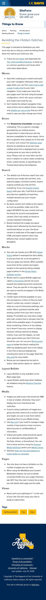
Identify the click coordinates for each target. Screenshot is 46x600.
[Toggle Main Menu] (3, 3)
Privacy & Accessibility (22, 561)
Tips (23, 512)
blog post (11, 357)
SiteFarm (25, 10)
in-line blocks (18, 280)
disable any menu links (20, 110)
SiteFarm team (36, 142)
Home (4, 30)
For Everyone (25, 30)
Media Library (37, 447)
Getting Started (8, 33)
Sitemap (33, 568)
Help (32, 512)
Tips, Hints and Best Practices (19, 62)
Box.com (14, 422)
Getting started (10, 512)
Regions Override (33, 383)
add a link (19, 88)
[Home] (10, 13)
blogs (21, 58)
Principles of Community (22, 564)
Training (13, 30)
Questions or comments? (22, 558)
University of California (17, 568)
